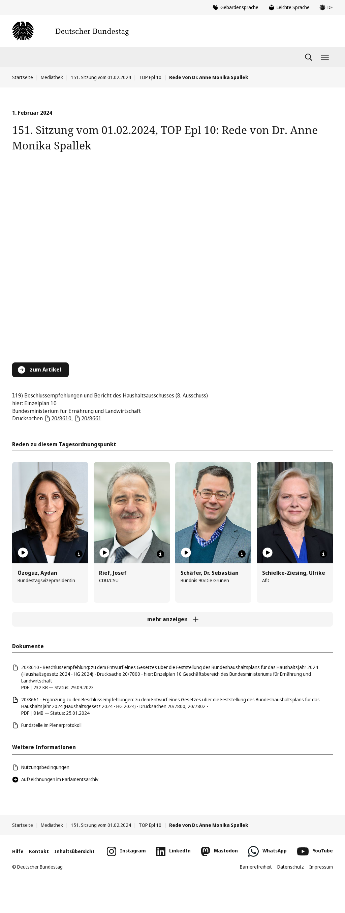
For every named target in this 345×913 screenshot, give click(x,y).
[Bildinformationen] (79, 554)
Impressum (321, 867)
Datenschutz (290, 867)
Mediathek (52, 77)
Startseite (22, 77)
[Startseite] (70, 31)
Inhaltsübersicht (74, 851)
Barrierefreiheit (256, 867)
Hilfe (18, 851)
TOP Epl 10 (150, 77)
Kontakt (39, 851)
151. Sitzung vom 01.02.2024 (101, 77)
